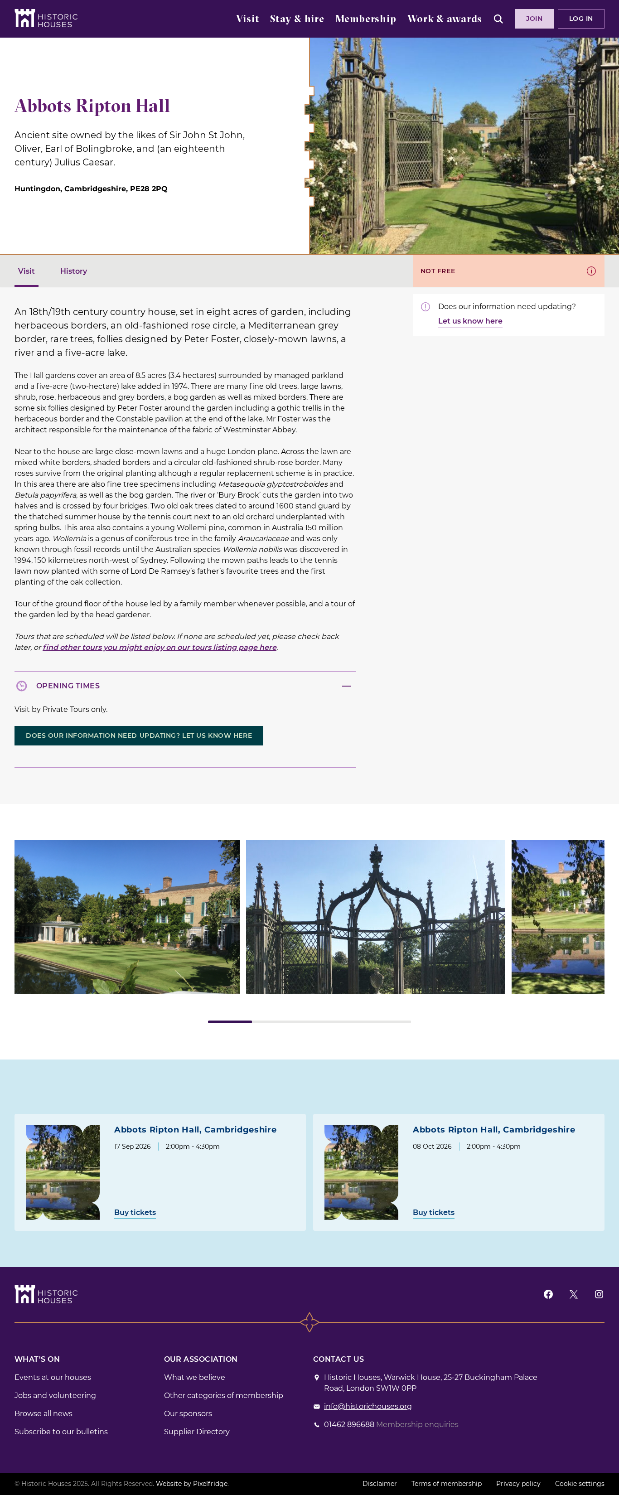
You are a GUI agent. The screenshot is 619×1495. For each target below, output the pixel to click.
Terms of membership (446, 1484)
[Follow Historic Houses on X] (573, 1294)
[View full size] (127, 917)
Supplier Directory (197, 1431)
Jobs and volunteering (55, 1395)
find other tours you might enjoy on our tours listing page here (159, 647)
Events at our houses (53, 1377)
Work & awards (444, 20)
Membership (366, 20)
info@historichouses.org (368, 1406)
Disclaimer (380, 1484)
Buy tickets (135, 1212)
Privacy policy (518, 1484)
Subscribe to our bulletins (61, 1431)
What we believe (194, 1377)
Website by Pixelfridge (191, 1484)
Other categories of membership (223, 1395)
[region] (309, 931)
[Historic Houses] (46, 18)
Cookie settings (579, 1484)
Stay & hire (297, 20)
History (73, 271)
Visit (247, 20)
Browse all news (44, 1413)
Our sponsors (188, 1413)
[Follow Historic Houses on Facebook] (548, 1294)
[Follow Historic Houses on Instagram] (599, 1294)
